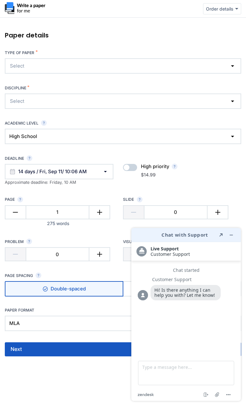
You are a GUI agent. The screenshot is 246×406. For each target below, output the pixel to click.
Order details (219, 9)
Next (16, 349)
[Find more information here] (186, 314)
